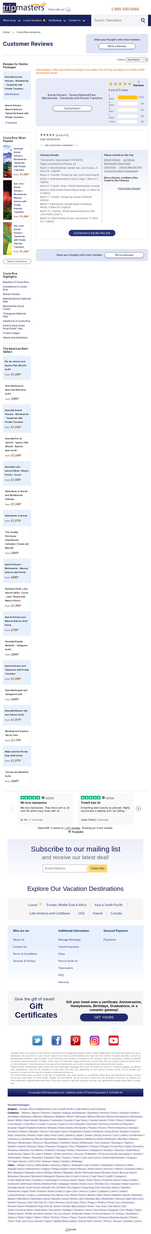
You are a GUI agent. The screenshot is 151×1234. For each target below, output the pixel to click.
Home (6, 32)
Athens (119, 1169)
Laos (115, 1135)
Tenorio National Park (130, 167)
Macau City (62, 1195)
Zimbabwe (77, 1161)
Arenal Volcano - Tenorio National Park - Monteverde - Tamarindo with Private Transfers (72, 96)
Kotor (33, 1191)
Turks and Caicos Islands (29, 1221)
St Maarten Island (81, 1213)
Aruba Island (94, 1169)
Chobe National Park (19, 1180)
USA (81, 913)
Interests (63, 982)
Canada (116, 913)
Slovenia (119, 1150)
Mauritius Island (60, 1198)
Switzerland (14, 1157)
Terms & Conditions (25, 953)
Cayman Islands (97, 1120)
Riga (40, 1206)
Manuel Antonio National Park (17, 300)
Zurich (138, 1221)
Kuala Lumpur (55, 1191)
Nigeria (128, 1142)
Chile (111, 1120)
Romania (12, 1150)
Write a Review (117, 46)
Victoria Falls (85, 1221)
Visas (61, 953)
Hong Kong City (90, 1187)
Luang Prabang (16, 1195)
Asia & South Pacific (109, 905)
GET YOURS (104, 1017)
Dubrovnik (13, 1183)
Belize (70, 1116)
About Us (18, 939)
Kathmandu (14, 1191)
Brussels (24, 1176)
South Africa (132, 1150)
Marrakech (23, 1198)
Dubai (125, 1180)
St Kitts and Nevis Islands (38, 1213)
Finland (92, 1127)
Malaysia (78, 1139)
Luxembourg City (45, 1195)
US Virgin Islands (17, 1161)
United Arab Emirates (113, 1157)
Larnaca (82, 1191)
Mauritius (123, 1139)
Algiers (66, 1165)
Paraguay (62, 1146)
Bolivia (91, 1116)
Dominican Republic (122, 1124)
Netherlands (86, 1142)
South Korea (14, 1154)
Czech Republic (76, 1124)
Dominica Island (111, 1180)
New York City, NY (37, 1202)
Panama (50, 1146)
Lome (113, 1191)
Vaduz (47, 1221)
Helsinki (46, 1187)
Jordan (88, 1135)
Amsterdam (107, 1165)
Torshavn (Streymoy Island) (112, 1217)
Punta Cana (114, 1202)
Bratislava (13, 1176)
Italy (47, 1135)
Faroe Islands (66, 1127)
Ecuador (12, 1127)
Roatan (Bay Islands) (74, 1206)
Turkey (75, 1157)
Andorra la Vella (123, 1165)
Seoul (89, 1210)
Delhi (89, 1180)
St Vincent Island (101, 1213)
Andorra (45, 1112)
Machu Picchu (78, 1195)
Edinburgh (26, 1183)
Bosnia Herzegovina (118, 1116)
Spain (26, 1154)
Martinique (110, 1139)
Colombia (129, 1120)
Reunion (138, 1146)
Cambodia (56, 1120)
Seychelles (82, 1150)
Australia (124, 1112)
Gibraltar (33, 1131)
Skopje (129, 1210)
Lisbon (92, 1191)
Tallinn (37, 1217)
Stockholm (131, 1213)
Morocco (37, 1142)
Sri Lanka (36, 1154)
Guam (64, 1131)
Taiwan (26, 1157)
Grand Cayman (130, 1183)
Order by (121, 60)
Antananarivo (33, 1169)
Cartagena (119, 1176)
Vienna (97, 1221)
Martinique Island (40, 1198)
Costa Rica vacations (29, 32)
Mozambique (51, 1142)
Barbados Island (34, 1172)
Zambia (65, 1161)
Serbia (70, 1150)
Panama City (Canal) (67, 1202)
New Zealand (102, 1142)
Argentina (92, 1112)
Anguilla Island (16, 1169)
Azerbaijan (13, 1116)
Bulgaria (44, 1120)
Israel (40, 1135)
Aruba (114, 1112)
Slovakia (107, 1150)
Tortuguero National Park (14, 315)
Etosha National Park (45, 1183)
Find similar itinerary (129, 188)
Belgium (60, 1116)
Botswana (136, 1116)
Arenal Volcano (11, 294)
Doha (97, 1180)
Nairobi (12, 1202)
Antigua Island (59, 1169)
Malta (100, 1139)
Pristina (102, 1202)
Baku (139, 1169)
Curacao (51, 1124)
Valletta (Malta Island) (64, 1221)
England (31, 1127)
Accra (30, 1165)
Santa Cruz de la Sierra (20, 1210)
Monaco (12, 1142)
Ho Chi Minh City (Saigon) (66, 1187)
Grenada (54, 1131)
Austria (134, 1112)
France (102, 1127)
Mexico (134, 1139)
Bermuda (81, 1116)
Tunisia (66, 1157)
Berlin (78, 1172)
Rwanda (24, 1150)
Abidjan (21, 1165)
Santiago (67, 1210)
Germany (12, 1131)
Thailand (48, 1157)
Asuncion (108, 1169)
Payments (109, 939)
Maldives (90, 1139)
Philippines (82, 1146)
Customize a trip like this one (92, 233)
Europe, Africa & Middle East (35, 1109)
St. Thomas (118, 1213)
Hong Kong (111, 1131)
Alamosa (55, 1165)
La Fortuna (129, 160)
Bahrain (37, 1116)
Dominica (104, 1124)
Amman (95, 1165)
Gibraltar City (102, 1183)
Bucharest (36, 1176)
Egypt (22, 1127)
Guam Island (33, 1187)
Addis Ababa (42, 1165)
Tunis (11, 1221)
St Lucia (78, 1154)
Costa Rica (110, 167)
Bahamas (26, 1116)
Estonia (42, 1127)
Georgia (133, 1127)
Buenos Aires (63, 1176)
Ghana (23, 1131)
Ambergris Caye (80, 1165)
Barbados (49, 1116)
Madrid (91, 1195)
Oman (40, 1146)
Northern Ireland (16, 1146)
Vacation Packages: (19, 1105)
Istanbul (125, 1187)
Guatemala (75, 1131)
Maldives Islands (121, 1195)
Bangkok (18, 1172)
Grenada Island (16, 1187)
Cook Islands (15, 1124)
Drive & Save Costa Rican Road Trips (14, 327)
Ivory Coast (57, 1135)
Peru (71, 1146)
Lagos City (70, 1191)
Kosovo (107, 1135)
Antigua (46, 1169)
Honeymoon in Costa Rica (15, 288)
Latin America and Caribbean (49, 913)
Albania (25, 1112)
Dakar (81, 1180)
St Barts (47, 1154)
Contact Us (20, 946)
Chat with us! (56, 9)
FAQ (61, 975)
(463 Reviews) (12, 94)
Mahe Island (103, 1195)
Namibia (64, 1142)
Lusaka (30, 1195)
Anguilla (56, 1112)
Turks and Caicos (90, 1157)
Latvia (123, 1135)
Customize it (72, 108)
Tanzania (37, 1157)
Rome (90, 1206)
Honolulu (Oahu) (110, 1187)
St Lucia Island (62, 1213)
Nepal (74, 1142)
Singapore (95, 1150)
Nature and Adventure (15, 337)
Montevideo (108, 1198)
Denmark (92, 1124)
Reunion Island (16, 1206)
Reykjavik (31, 1206)
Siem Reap (100, 1210)
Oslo (51, 1202)
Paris (83, 1202)
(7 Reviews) (11, 123)
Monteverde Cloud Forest (13, 308)
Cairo (75, 1176)
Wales (56, 1161)
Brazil (11, 1120)
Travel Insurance (68, 946)
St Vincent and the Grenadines (115, 1154)
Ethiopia (52, 1127)
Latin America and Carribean (90, 1109)
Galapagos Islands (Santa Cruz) (75, 1183)
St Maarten (91, 1154)
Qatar (128, 1146)
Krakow (42, 1191)
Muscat (120, 1198)
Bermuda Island (91, 1172)
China (119, 1120)
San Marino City (116, 1206)
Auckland (130, 1169)
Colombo (37, 1180)
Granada (115, 1183)
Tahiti (20, 1217)
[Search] (142, 20)
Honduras (98, 1131)
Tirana (64, 1217)
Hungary (124, 1131)
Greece (44, 1131)
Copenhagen (51, 1180)
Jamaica (69, 1135)
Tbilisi (46, 1217)
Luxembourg (26, 1139)
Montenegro (24, 1142)
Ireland (31, 1135)
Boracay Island (128, 1172)
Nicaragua (116, 1142)
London (122, 1191)
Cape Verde (80, 1120)
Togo (57, 1157)
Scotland (49, 1150)
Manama (136, 1195)
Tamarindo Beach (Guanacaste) (121, 171)
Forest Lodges (11, 333)
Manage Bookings (69, 939)
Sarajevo (79, 1210)
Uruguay (131, 1157)
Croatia (41, 1124)
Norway (31, 1146)
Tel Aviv (55, 1217)
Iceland (135, 1131)
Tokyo (73, 1217)
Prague (92, 1202)
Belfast (57, 1172)
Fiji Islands (81, 1127)
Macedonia (50, 1139)
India (10, 1135)
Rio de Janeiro (53, 1206)
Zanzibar (128, 1221)
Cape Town (97, 1176)
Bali (10, 1172)
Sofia (138, 1210)
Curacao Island (68, 1180)
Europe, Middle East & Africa (67, 905)
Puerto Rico (117, 1146)
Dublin (133, 1180)
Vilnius (107, 1221)
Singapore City (116, 1210)
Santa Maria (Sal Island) (47, 1210)
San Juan (101, 1206)
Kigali (25, 1191)
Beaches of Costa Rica (16, 282)
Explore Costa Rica (17, 261)
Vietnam (46, 1161)
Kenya (97, 1135)
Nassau (21, 1202)
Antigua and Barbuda (74, 1112)
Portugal (104, 1146)
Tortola (133, 1217)
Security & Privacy (24, 960)
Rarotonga (128, 1202)
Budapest (49, 1176)
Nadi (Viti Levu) (134, 1198)
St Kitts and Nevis (63, 1154)
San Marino (36, 1150)
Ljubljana (103, 1191)
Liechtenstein (136, 1135)
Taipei (28, 1217)
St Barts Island (15, 1213)
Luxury (34, 905)
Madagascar (65, 1139)
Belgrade (68, 1172)
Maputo (12, 1198)
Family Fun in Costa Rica (16, 321)
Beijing (48, 1172)
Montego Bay (93, 1198)
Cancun (84, 1176)
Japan (79, 1135)
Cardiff (108, 1176)
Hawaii (98, 913)
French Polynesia (117, 1127)
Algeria (35, 1112)
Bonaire (101, 1116)
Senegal (60, 1150)
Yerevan (117, 1221)
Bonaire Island (110, 1172)
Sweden (137, 1154)
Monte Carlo (77, 1198)
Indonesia (20, 1135)
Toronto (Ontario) (87, 1217)
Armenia (104, 1112)
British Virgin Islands (27, 1120)
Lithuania (13, 1139)
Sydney (12, 1217)
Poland (94, 1146)
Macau (38, 1139)
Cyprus (62, 1124)
